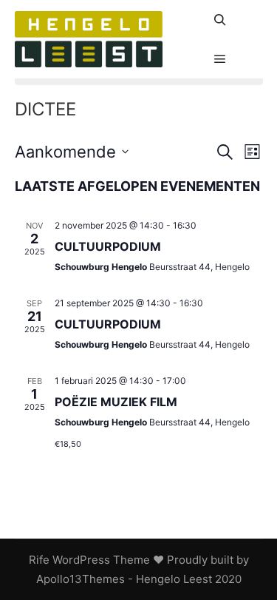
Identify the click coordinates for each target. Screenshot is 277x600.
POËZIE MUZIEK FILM (116, 401)
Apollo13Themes (80, 579)
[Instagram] (252, 48)
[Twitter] (252, 68)
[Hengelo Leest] (89, 39)
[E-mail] (252, 9)
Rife (39, 560)
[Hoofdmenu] (220, 59)
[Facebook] (252, 29)
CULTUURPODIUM (108, 246)
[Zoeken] (220, 20)
